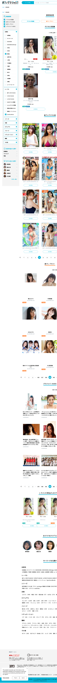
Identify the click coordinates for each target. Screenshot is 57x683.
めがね (51, 594)
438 (46, 377)
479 (38, 486)
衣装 (6, 123)
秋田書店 (8, 35)
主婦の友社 (9, 57)
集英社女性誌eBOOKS (11, 108)
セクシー (27, 611)
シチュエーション (9, 134)
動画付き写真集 (46, 586)
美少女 (26, 609)
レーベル (7, 89)
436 (38, 377)
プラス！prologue (37, 586)
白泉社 (8, 75)
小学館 (8, 60)
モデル (53, 623)
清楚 (35, 611)
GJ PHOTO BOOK (10, 99)
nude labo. (37, 588)
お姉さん (34, 609)
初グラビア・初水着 (37, 633)
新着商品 (6, 151)
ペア (25, 617)
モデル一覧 (14, 179)
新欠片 (8, 72)
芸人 (47, 627)
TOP (3, 7)
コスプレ (26, 594)
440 (54, 377)
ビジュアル (7, 126)
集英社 (8, 53)
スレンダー (27, 600)
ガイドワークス (10, 38)
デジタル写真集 (10, 19)
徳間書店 (8, 69)
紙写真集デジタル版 (27, 586)
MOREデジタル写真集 (11, 102)
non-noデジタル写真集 (11, 105)
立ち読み (36, 109)
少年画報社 (9, 63)
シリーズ (7, 119)
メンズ (49, 633)
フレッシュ (35, 603)
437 (42, 377)
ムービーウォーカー (11, 84)
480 (42, 486)
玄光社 (8, 47)
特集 (5, 156)
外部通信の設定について (46, 674)
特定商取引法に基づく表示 (34, 674)
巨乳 (37, 600)
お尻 (44, 600)
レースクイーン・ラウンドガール (32, 625)
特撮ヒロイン (27, 627)
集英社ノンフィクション (11, 111)
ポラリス (31, 588)
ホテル (48, 617)
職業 (6, 138)
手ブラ (26, 633)
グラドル (27, 623)
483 (54, 486)
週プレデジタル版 (10, 22)
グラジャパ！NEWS (10, 26)
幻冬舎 (8, 50)
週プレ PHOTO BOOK (11, 92)
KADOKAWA (9, 41)
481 (46, 486)
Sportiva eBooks (10, 114)
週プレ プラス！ (10, 24)
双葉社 (8, 81)
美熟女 (44, 609)
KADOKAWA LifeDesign (11, 44)
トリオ (32, 617)
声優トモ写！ (25, 588)
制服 (34, 594)
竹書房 (8, 66)
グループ (40, 617)
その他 (6, 142)
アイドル (36, 623)
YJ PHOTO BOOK (10, 96)
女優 (45, 623)
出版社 (6, 31)
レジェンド (38, 627)
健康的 (26, 603)
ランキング (6, 153)
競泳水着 (43, 594)
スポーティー (46, 603)
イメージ (7, 130)
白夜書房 (8, 78)
